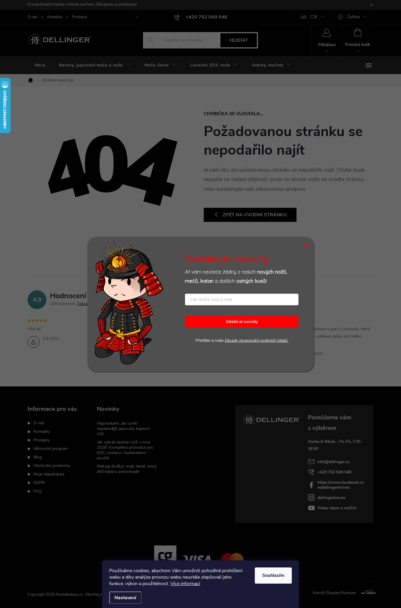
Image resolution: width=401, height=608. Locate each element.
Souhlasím (273, 575)
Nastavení (125, 597)
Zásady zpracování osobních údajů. (256, 340)
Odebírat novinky (242, 321)
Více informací (185, 583)
